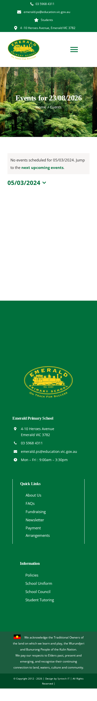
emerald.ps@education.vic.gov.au (49, 451)
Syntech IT (63, 678)
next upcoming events (42, 167)
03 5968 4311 (32, 443)
